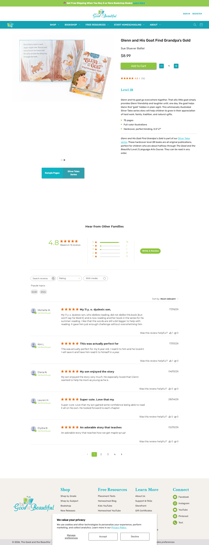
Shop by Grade (68, 496)
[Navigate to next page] (121, 454)
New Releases (68, 510)
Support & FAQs (143, 501)
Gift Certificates (143, 510)
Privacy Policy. (119, 527)
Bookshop (66, 505)
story (43, 292)
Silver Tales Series (73, 173)
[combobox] (69, 278)
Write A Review (150, 251)
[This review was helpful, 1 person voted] (170, 333)
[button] (53, 25)
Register (197, 14)
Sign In (186, 14)
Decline (135, 536)
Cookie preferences (164, 542)
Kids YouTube (105, 505)
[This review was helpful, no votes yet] (170, 388)
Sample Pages (52, 173)
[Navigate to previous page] (87, 454)
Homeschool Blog (107, 501)
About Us (140, 496)
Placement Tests (106, 496)
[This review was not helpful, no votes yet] (175, 333)
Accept (103, 536)
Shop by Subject (69, 501)
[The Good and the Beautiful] (10, 27)
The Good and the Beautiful (35, 542)
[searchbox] (41, 278)
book (34, 292)
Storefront (140, 505)
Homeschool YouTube (109, 510)
